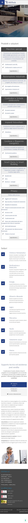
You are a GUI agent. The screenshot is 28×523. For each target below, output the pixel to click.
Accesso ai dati (8, 212)
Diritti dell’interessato (10, 226)
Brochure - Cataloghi (10, 182)
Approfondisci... (14, 71)
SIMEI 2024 (10, 491)
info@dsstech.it (8, 480)
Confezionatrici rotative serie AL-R (13, 67)
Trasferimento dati (9, 218)
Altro (6, 179)
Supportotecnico (14, 384)
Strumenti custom (9, 113)
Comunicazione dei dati (11, 215)
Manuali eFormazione (14, 389)
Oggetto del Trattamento (11, 199)
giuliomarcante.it (23, 511)
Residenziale (8, 176)
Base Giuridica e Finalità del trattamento (15, 201)
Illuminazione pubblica (11, 153)
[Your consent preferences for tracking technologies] (25, 520)
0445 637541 (6, 478)
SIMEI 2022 (10, 496)
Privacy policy (4, 484)
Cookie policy (12, 484)
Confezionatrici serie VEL (11, 64)
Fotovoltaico (8, 132)
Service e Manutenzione (15, 394)
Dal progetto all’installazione (12, 86)
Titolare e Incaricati (10, 234)
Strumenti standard (10, 110)
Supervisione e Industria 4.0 (12, 89)
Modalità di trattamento (11, 204)
